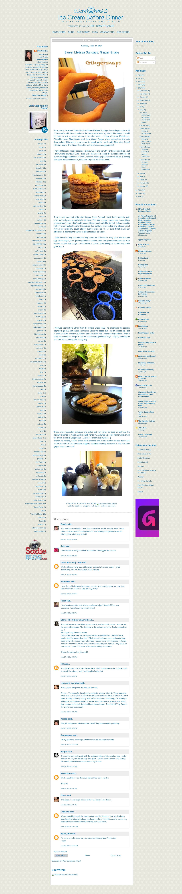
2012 (140, 82)
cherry (41, 227)
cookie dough (38, 255)
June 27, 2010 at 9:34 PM (69, 728)
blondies (39, 168)
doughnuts (39, 296)
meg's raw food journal (146, 356)
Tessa (63, 601)
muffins (39, 414)
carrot (41, 216)
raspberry (39, 472)
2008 (140, 193)
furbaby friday (38, 327)
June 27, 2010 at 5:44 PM (69, 676)
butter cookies (38, 189)
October (143, 97)
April (141, 177)
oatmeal (40, 424)
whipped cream (37, 528)
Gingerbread (38, 334)
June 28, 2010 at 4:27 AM (69, 788)
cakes (40, 203)
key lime (40, 383)
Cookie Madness (144, 278)
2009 (140, 190)
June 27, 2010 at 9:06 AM (69, 539)
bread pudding (38, 175)
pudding (40, 459)
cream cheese (38, 272)
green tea (39, 348)
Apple (41, 147)
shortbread (39, 486)
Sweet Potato (38, 507)
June (142, 110)
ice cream (38, 358)
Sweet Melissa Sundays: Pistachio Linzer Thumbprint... (145, 164)
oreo (41, 431)
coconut (40, 248)
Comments (143, 62)
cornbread (39, 268)
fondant (40, 310)
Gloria (126, 142)
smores (40, 490)
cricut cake (39, 275)
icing (41, 365)
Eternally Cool (142, 462)
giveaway (39, 338)
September (144, 100)
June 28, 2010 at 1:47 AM (69, 766)
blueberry (39, 171)
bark (41, 161)
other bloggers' (83, 443)
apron (41, 151)
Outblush (140, 477)
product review (38, 455)
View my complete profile (37, 98)
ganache (40, 331)
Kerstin (64, 719)
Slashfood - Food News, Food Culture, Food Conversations (147, 394)
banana (40, 154)
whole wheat (38, 531)
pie (42, 445)
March (142, 180)
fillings (40, 306)
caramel (40, 213)
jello (41, 372)
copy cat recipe (37, 265)
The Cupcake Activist (146, 421)
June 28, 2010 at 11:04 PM (69, 826)
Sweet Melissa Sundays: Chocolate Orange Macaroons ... (145, 152)
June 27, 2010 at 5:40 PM (69, 657)
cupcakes (38, 289)
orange (40, 428)
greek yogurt (38, 344)
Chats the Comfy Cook (71, 562)
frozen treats (37, 324)
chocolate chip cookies (34, 230)
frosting (39, 320)
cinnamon (39, 237)
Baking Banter (143, 258)
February (143, 183)
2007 (140, 196)
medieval (40, 407)
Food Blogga (143, 326)
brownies (39, 182)
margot (64, 751)
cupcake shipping (37, 286)
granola (40, 341)
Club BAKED (37, 244)
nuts (40, 421)
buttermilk (39, 192)
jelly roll (40, 376)
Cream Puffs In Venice (146, 285)
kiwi (42, 389)
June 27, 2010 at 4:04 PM (69, 594)
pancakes (39, 434)
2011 (140, 85)
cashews (40, 220)
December (144, 91)
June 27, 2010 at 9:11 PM (69, 712)
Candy (64, 524)
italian (41, 369)
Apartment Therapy (144, 450)
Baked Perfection (144, 251)
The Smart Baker (36, 514)
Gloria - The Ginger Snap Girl (74, 620)
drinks (41, 299)
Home (87, 855)
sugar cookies (38, 500)
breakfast (39, 178)
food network (38, 313)
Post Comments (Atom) (72, 861)
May (141, 173)
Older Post (116, 855)
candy (41, 210)
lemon (40, 393)
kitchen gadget (38, 386)
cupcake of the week (35, 282)
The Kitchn (142, 428)
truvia (41, 521)
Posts (141, 58)
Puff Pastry (39, 462)
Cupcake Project (144, 308)
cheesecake (39, 223)
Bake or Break (143, 245)
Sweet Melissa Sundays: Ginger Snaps (145, 131)
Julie (63, 546)
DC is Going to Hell (144, 454)
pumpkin (40, 466)
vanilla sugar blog (145, 435)
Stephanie (42, 51)
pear (41, 441)
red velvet (39, 476)
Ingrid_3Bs (66, 834)
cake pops (39, 199)
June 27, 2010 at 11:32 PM (69, 744)
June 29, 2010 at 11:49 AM (69, 846)
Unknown (65, 812)
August (142, 103)
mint (41, 410)
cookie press (38, 258)
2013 (140, 78)
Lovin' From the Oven (146, 351)
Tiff (62, 664)
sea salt (40, 483)
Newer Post (61, 855)
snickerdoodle (38, 493)
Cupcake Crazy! (144, 301)
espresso (40, 303)
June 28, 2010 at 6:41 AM (69, 805)
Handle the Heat (144, 338)
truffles (41, 517)
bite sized (39, 165)
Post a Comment (60, 852)
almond (40, 144)
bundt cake (39, 185)
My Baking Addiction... (146, 363)
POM (41, 448)
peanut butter (37, 438)
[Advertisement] (40, 583)
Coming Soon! (144, 125)
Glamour (140, 466)
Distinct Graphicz (143, 458)
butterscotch (39, 196)
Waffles (40, 524)
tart (42, 511)
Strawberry (39, 497)
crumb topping (38, 279)
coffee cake (39, 251)
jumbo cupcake (37, 379)
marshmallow (38, 400)
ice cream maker (36, 362)
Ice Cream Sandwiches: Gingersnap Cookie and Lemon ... (145, 117)
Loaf (41, 396)
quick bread (39, 469)
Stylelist (140, 492)
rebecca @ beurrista (70, 683)
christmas (39, 234)
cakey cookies (38, 206)
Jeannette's (68, 328)
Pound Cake (38, 452)
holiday (39, 351)
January (143, 186)
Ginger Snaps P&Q (96, 328)
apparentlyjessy (144, 240)
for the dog (39, 317)
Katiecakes (66, 773)
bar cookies (38, 158)
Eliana (63, 795)
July (141, 107)
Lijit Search (140, 46)
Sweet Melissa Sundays (33, 504)
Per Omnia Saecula (144, 481)
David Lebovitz (143, 319)
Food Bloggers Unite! (146, 333)
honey (41, 355)
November (144, 94)
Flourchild (65, 581)
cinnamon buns (37, 241)
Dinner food (39, 293)
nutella (40, 417)
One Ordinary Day (145, 385)
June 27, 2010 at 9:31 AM (69, 555)
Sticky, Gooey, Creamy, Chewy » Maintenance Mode (147, 403)
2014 (140, 75)
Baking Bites (143, 265)
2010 (140, 88)
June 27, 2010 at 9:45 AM (69, 574)
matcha (40, 403)
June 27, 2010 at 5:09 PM (69, 613)
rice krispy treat (37, 479)
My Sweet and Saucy (146, 370)
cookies (39, 261)
